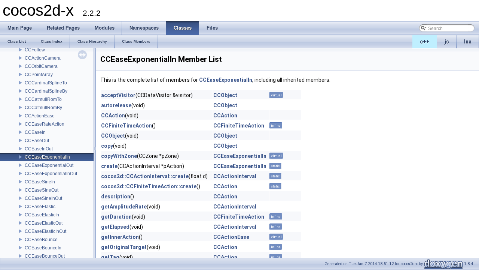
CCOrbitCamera (41, 66)
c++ (425, 42)
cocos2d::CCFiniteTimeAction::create (148, 186)
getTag (110, 257)
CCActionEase (40, 115)
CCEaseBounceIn (43, 247)
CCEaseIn (35, 132)
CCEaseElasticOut (43, 223)
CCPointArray (39, 74)
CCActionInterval (234, 176)
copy (107, 146)
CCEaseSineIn (40, 181)
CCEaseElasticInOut (45, 231)
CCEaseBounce (41, 239)
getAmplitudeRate (124, 207)
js (447, 42)
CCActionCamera (43, 58)
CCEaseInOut (39, 149)
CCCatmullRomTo (43, 99)
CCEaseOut (37, 140)
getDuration (116, 217)
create (109, 166)
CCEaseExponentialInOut (51, 173)
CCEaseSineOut (41, 190)
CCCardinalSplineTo (46, 83)
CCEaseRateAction (44, 124)
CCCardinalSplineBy (46, 91)
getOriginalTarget (124, 247)
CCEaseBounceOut (45, 256)
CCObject (225, 95)
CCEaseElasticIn (42, 215)
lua (468, 42)
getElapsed (115, 227)
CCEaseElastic (40, 206)
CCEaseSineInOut (43, 198)
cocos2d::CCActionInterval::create (145, 176)
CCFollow (35, 49)
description (115, 197)
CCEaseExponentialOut (49, 165)
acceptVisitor (118, 95)
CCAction (113, 115)
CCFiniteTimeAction (126, 126)
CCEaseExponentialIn (47, 157)
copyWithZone (119, 156)
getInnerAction (120, 237)
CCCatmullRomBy (43, 107)
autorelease (116, 105)
